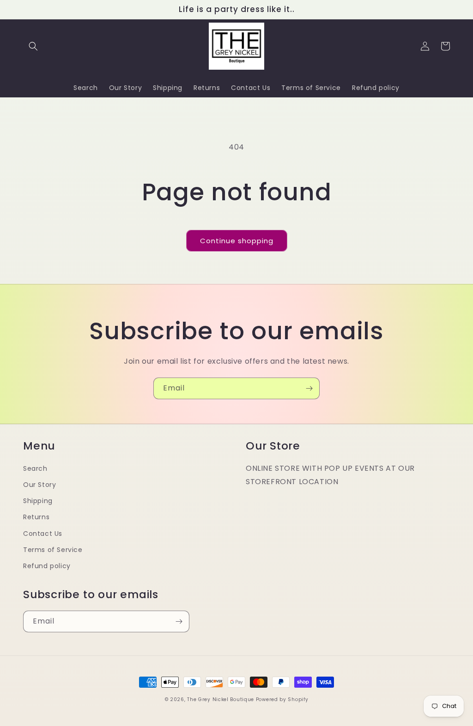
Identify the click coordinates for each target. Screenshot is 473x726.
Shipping (38, 500)
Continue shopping (236, 241)
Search (35, 468)
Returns (36, 517)
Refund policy (47, 565)
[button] (33, 46)
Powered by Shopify (282, 699)
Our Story (39, 484)
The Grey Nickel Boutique (220, 699)
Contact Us (42, 533)
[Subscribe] (309, 388)
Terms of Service (53, 549)
